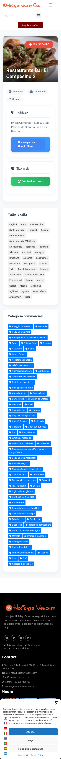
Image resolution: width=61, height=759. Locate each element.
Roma (23, 224)
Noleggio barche (20, 541)
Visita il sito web (32, 181)
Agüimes (13, 291)
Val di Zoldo (15, 274)
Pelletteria (39, 421)
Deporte (44, 552)
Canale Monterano (27, 269)
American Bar (18, 410)
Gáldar (12, 286)
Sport (14, 343)
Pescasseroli (15, 280)
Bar (13, 432)
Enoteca (36, 410)
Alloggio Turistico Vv (22, 326)
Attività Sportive (20, 421)
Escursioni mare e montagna (26, 530)
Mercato (16, 536)
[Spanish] (6, 748)
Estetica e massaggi (21, 438)
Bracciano (14, 258)
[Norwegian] (6, 738)
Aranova (43, 263)
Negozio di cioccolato (22, 564)
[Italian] (6, 733)
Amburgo (27, 258)
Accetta (30, 731)
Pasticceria (35, 519)
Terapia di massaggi (36, 536)
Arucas (39, 280)
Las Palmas (42, 258)
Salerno (44, 230)
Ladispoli (32, 230)
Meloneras (36, 286)
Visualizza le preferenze (30, 749)
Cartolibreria (18, 399)
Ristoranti (17, 348)
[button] (56, 703)
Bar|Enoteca (18, 502)
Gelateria (42, 326)
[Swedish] (6, 753)
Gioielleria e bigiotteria (22, 382)
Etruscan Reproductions (24, 480)
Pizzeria (47, 343)
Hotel (30, 404)
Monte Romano (16, 235)
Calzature (44, 443)
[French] (6, 723)
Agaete (25, 291)
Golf (14, 558)
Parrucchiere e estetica (23, 497)
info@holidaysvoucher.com (23, 673)
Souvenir (46, 480)
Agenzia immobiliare (22, 371)
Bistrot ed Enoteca (39, 399)
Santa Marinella (17, 230)
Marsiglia (39, 252)
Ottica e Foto (30, 343)
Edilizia (36, 486)
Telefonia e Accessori (22, 365)
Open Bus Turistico (37, 427)
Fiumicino (43, 247)
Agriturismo (44, 371)
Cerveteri (26, 252)
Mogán (23, 286)
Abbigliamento (19, 393)
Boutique (16, 404)
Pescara (44, 269)
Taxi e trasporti (19, 486)
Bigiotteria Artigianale (22, 491)
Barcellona (14, 263)
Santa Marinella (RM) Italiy (22, 241)
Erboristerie (17, 519)
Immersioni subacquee (23, 552)
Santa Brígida (39, 291)
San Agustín (29, 263)
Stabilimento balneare (22, 443)
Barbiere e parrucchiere (39, 525)
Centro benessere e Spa (23, 513)
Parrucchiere (39, 393)
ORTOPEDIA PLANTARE (23, 376)
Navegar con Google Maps (26, 144)
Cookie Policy (24, 755)
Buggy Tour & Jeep (21, 547)
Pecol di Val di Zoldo (34, 274)
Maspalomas (15, 247)
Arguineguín (15, 297)
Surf (25, 558)
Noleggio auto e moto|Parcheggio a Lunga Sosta (27, 451)
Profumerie (38, 474)
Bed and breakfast (21, 332)
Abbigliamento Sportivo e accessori (29, 337)
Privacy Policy (37, 755)
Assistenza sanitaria (22, 360)
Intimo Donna (18, 354)
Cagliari (13, 224)
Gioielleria (16, 427)
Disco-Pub (17, 525)
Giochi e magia (19, 474)
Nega (30, 740)
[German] (6, 728)
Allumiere (13, 252)
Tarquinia (30, 247)
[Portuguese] (6, 743)
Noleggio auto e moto (22, 387)
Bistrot (31, 348)
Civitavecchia (36, 224)
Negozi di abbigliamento (23, 415)
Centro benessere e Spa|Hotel (26, 508)
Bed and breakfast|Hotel (24, 458)
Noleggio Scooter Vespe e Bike (26, 469)
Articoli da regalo (20, 463)
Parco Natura (28, 432)
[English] (6, 718)
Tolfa (11, 269)
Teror (27, 297)
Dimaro (29, 280)
